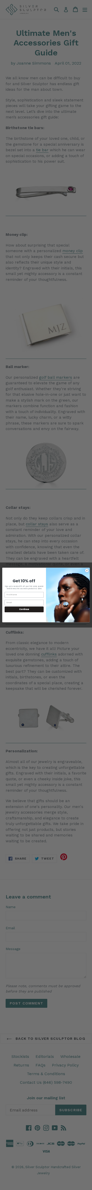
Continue (24, 609)
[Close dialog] (87, 570)
